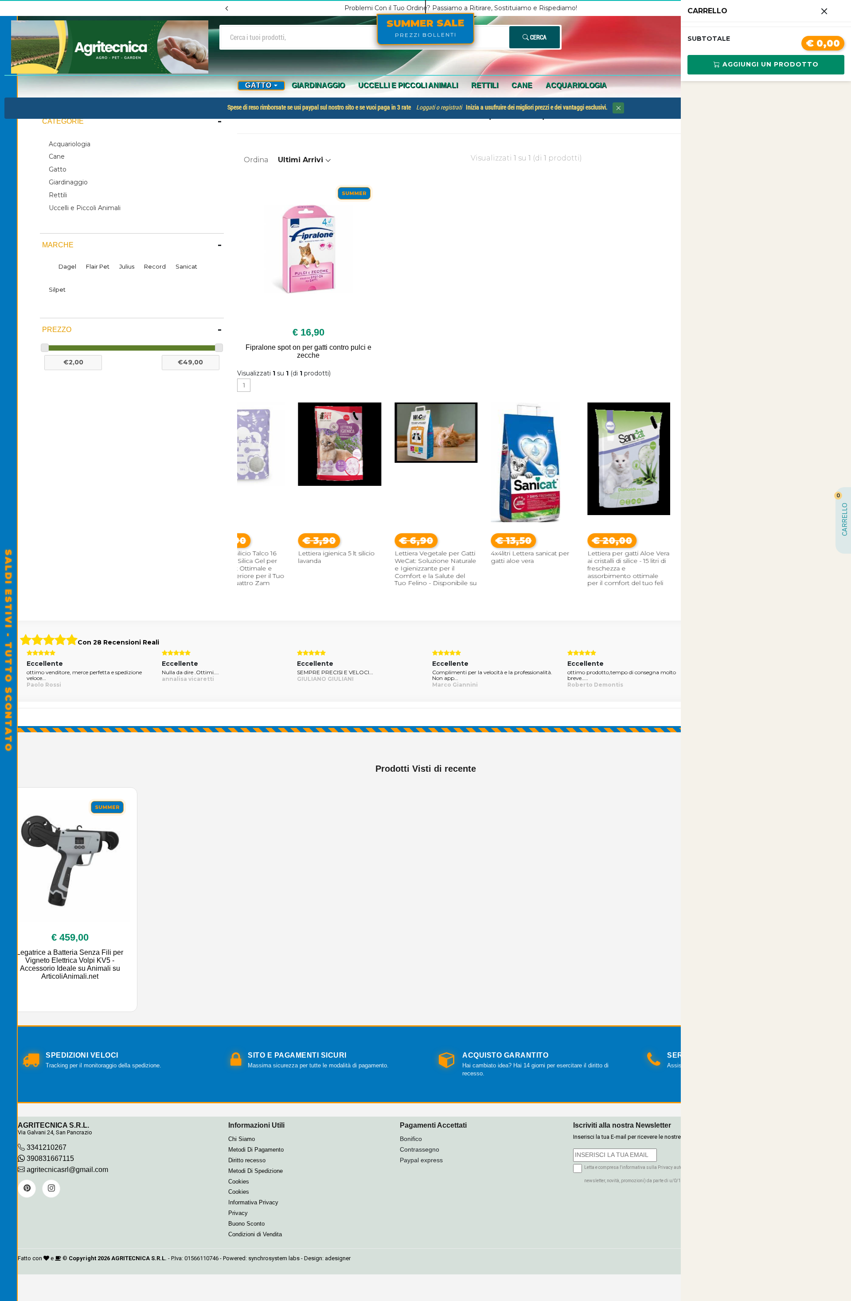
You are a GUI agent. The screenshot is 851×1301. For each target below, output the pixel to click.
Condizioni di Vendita (255, 1234)
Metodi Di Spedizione (255, 1171)
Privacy (238, 1213)
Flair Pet (97, 266)
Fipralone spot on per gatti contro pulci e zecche (308, 351)
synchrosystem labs (274, 1258)
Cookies (238, 1181)
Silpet (57, 289)
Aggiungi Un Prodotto (769, 64)
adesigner (338, 1258)
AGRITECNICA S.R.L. (139, 1258)
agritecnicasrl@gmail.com (67, 1169)
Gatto (57, 169)
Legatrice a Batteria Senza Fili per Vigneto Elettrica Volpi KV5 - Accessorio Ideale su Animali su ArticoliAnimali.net (69, 964)
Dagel (67, 266)
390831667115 (49, 1158)
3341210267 (46, 1147)
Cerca (538, 37)
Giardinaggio (318, 85)
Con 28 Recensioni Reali (118, 642)
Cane (521, 85)
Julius (126, 266)
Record (155, 266)
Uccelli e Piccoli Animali (408, 85)
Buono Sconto (246, 1223)
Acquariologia (576, 85)
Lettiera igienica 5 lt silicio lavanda (282, 557)
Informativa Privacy (253, 1202)
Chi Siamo (241, 1139)
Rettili (484, 85)
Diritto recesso (246, 1160)
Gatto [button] (258, 85)
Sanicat (186, 266)
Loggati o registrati (439, 107)
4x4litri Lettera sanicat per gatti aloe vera (476, 557)
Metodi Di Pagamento (256, 1149)
